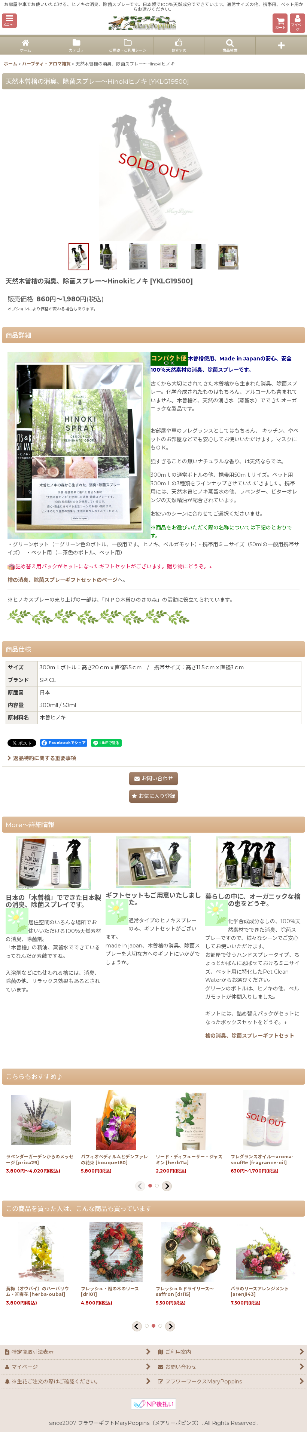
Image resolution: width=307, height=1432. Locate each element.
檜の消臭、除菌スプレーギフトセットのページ (62, 580)
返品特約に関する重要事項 (44, 758)
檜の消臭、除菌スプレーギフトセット (249, 1035)
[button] (9, 20)
